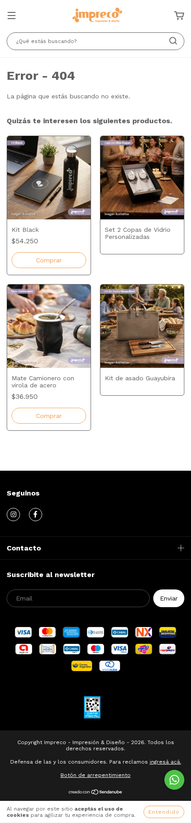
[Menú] (11, 16)
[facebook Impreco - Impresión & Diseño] (35, 514)
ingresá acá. (165, 762)
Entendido (163, 812)
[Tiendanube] (95, 793)
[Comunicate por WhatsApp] (174, 780)
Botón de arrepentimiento (95, 775)
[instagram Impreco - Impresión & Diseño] (13, 514)
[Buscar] (173, 41)
